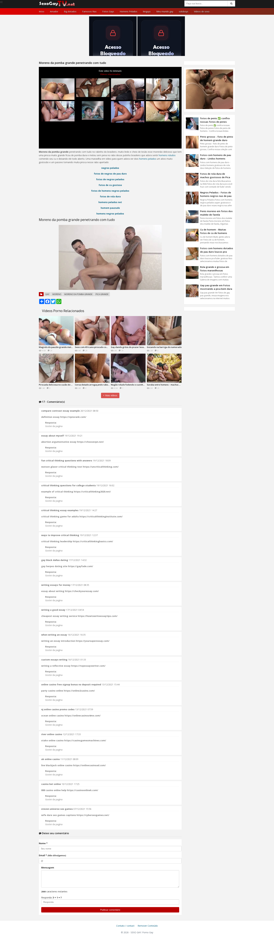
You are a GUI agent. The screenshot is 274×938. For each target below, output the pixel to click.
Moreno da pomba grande (78, 294)
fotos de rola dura (110, 196)
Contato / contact (125, 925)
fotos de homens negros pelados (110, 190)
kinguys (147, 11)
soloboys (183, 11)
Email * (52, 855)
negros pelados (110, 167)
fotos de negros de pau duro (110, 173)
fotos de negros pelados (110, 179)
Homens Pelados (128, 11)
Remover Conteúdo (148, 925)
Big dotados (70, 11)
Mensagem (47, 867)
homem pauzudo (110, 207)
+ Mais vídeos (110, 395)
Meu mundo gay (164, 11)
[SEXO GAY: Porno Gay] (57, 5)
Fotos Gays (108, 11)
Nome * (43, 843)
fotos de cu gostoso (110, 185)
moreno (56, 294)
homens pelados (147, 158)
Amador (54, 11)
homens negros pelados (110, 213)
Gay (47, 294)
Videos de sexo (201, 11)
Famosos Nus (89, 11)
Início (41, 11)
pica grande (102, 294)
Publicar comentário (110, 910)
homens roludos (167, 155)
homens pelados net (110, 202)
